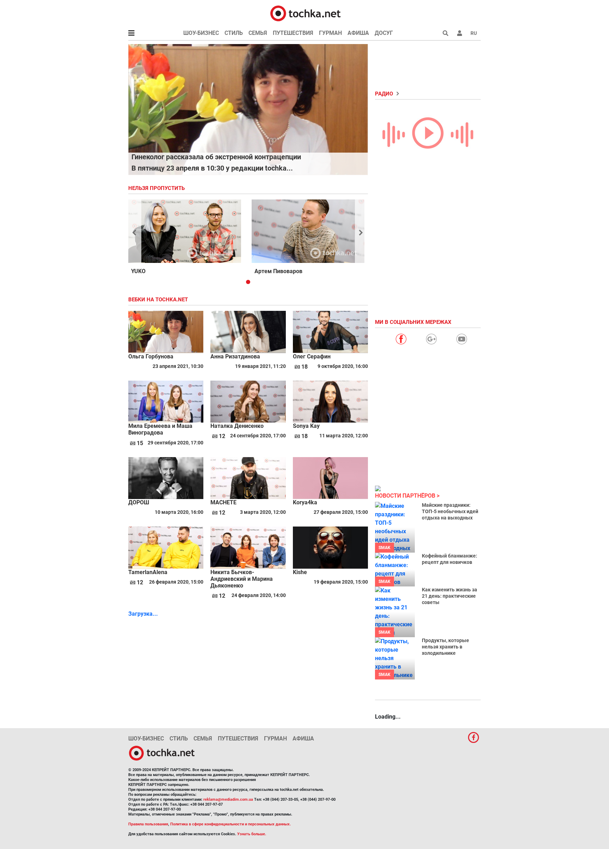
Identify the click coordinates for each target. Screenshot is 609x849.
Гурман (330, 33)
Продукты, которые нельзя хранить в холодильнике (445, 647)
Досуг (384, 33)
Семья (257, 33)
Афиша (358, 33)
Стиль (233, 33)
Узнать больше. (251, 834)
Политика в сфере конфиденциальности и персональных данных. (230, 824)
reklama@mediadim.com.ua (228, 799)
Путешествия (293, 33)
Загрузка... (143, 613)
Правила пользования (148, 824)
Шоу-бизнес (201, 33)
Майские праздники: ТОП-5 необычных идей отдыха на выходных (450, 511)
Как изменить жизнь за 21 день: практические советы (449, 596)
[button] (460, 33)
